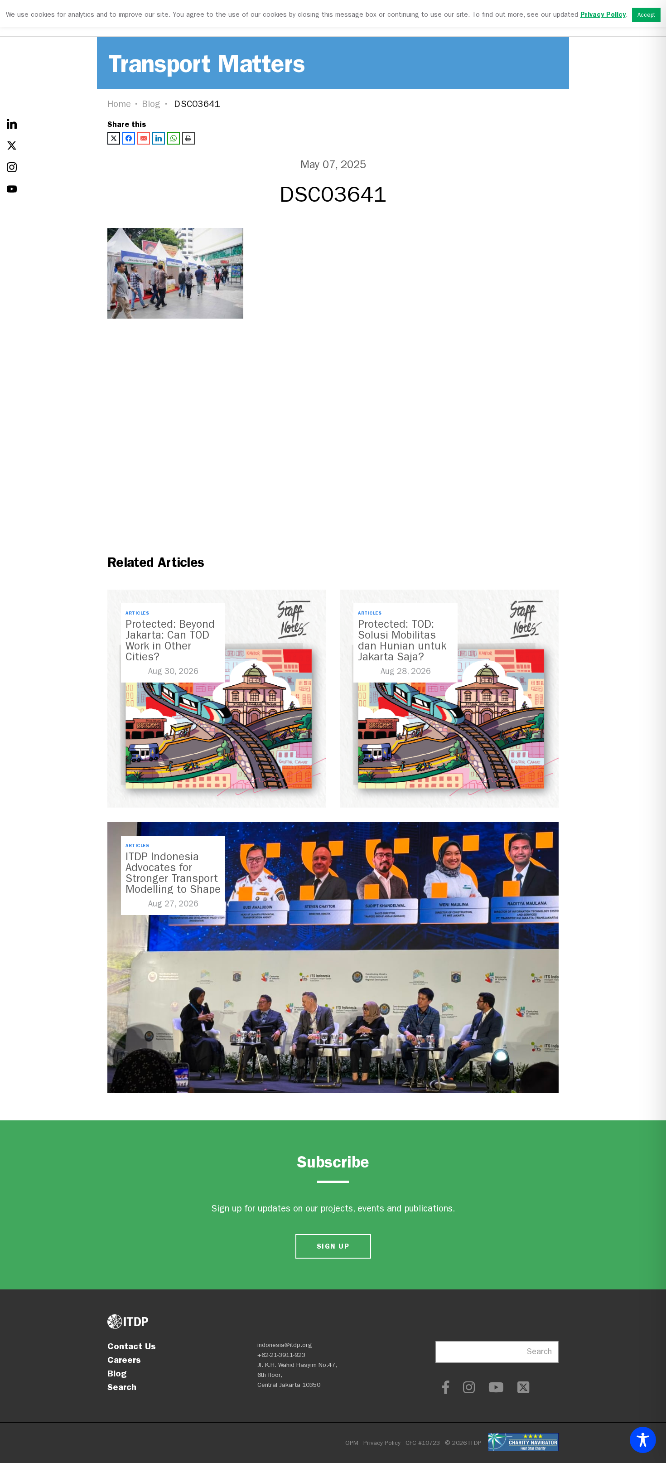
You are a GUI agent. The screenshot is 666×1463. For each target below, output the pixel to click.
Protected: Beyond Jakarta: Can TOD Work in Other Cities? (170, 640)
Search (121, 1386)
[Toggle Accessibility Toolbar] (643, 1440)
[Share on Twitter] (113, 138)
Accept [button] (646, 14)
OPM (351, 1443)
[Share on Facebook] (128, 138)
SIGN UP (333, 1246)
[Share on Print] (188, 138)
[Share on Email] (143, 138)
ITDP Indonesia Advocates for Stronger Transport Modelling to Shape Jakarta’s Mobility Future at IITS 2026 (173, 883)
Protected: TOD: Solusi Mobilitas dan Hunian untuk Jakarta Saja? (402, 640)
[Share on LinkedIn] (158, 138)
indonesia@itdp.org (284, 1345)
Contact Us (131, 1346)
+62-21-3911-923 (281, 1355)
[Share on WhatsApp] (173, 138)
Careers (124, 1359)
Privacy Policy (382, 1443)
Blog (151, 104)
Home (119, 104)
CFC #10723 (422, 1443)
